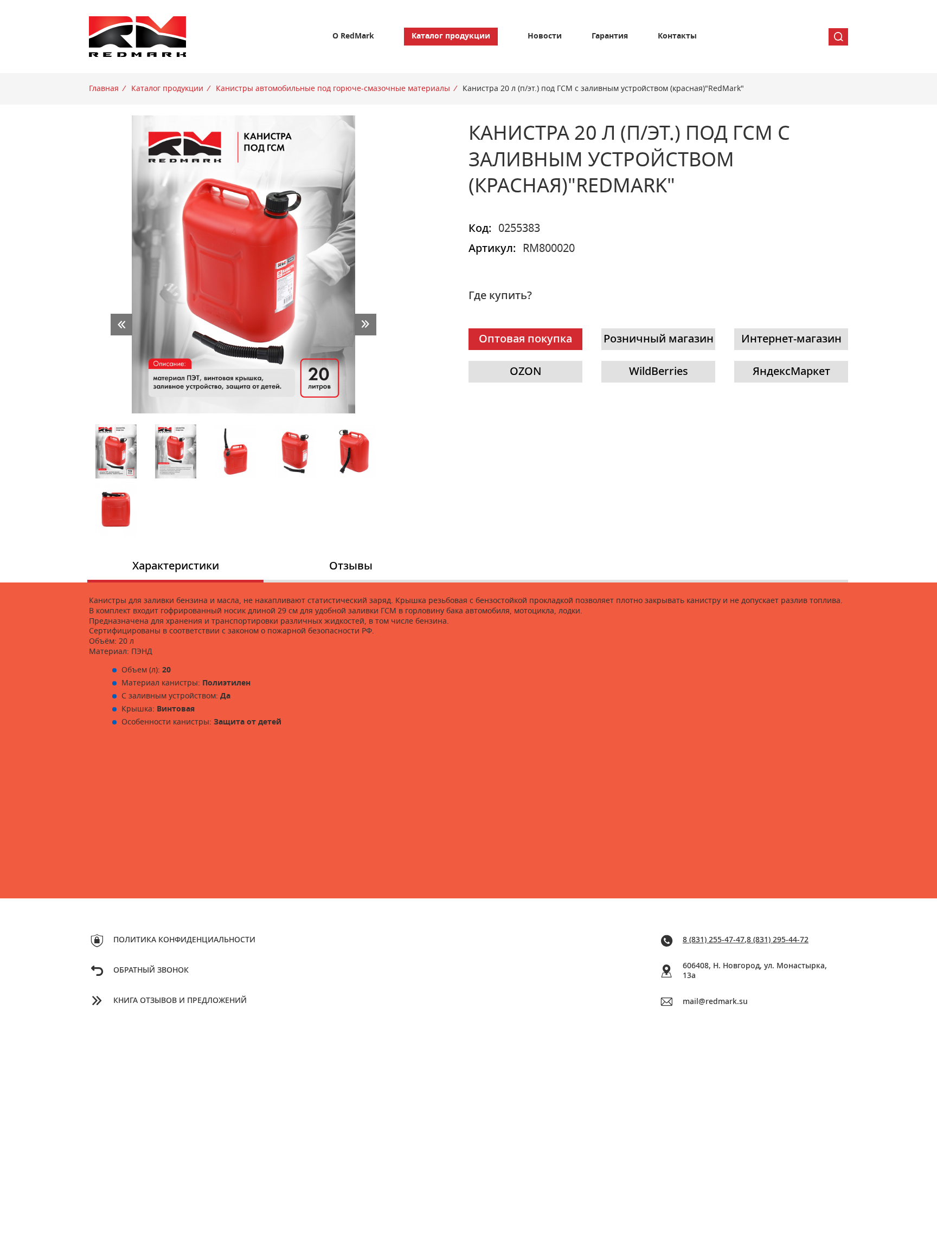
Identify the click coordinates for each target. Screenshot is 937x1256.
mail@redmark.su (715, 1002)
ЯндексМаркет (791, 371)
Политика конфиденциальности (184, 940)
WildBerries (658, 371)
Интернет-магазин (791, 339)
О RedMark (353, 36)
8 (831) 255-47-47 (714, 940)
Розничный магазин (659, 339)
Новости (545, 36)
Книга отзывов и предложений (180, 1001)
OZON (526, 371)
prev (121, 324)
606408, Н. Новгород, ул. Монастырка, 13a (755, 971)
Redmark (138, 36)
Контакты (677, 36)
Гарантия (610, 36)
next (365, 324)
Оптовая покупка (525, 339)
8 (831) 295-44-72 (777, 940)
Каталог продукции (451, 36)
